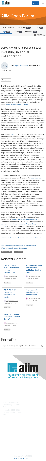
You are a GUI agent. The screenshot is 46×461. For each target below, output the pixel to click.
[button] (42, 346)
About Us (6, 448)
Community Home (8, 27)
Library (38, 27)
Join (4, 429)
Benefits (6, 431)
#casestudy (23, 248)
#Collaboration (30, 245)
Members (30, 32)
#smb (3, 245)
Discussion (24, 27)
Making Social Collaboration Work (24, 219)
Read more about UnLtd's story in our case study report (21, 238)
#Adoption (5, 248)
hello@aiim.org (12, 414)
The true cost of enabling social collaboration (32, 292)
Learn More (7, 433)
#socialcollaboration (14, 245)
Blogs (6, 32)
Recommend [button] (6, 80)
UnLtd (13, 134)
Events (17, 32)
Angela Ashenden (20, 66)
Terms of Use (8, 450)
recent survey (36, 178)
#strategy (14, 248)
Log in (35, 3)
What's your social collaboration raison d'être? (12, 316)
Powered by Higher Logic (23, 458)
